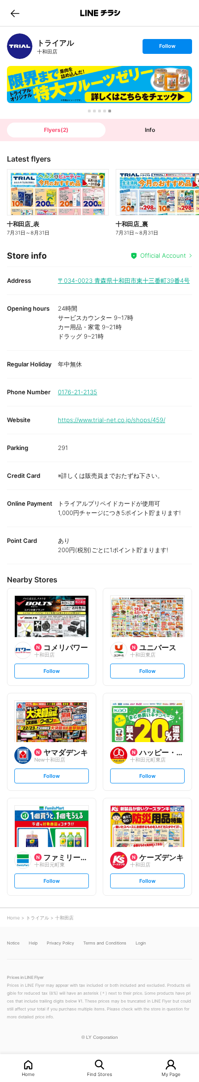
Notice (13, 943)
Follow (167, 48)
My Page (171, 1073)
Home (28, 1073)
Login (141, 943)
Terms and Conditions (104, 943)
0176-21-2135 (77, 392)
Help (33, 943)
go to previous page (15, 13)
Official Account (163, 255)
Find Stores (99, 1073)
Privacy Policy (60, 943)
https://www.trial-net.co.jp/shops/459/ (111, 420)
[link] (19, 46)
